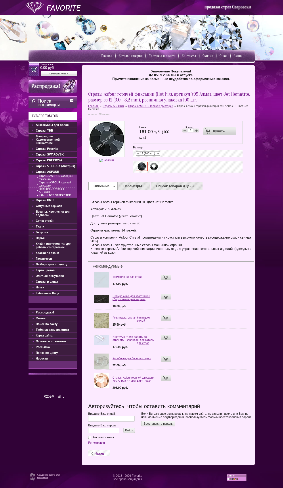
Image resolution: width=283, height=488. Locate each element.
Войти (129, 430)
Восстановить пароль (158, 423)
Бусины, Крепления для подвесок (53, 213)
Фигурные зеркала (49, 206)
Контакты (189, 56)
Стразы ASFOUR (113, 106)
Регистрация (96, 442)
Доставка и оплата (162, 56)
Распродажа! (45, 312)
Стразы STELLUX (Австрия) (55, 166)
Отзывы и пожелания (51, 341)
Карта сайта (44, 335)
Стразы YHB (44, 130)
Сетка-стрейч (45, 220)
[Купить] (220, 131)
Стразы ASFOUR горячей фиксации (150, 106)
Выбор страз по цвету (51, 264)
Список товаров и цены (175, 186)
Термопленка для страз (127, 276)
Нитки (40, 287)
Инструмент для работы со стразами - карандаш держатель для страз (133, 340)
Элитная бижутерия (50, 276)
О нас (223, 56)
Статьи (41, 318)
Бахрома (42, 232)
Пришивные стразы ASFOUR (51, 190)
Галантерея (44, 258)
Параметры (132, 186)
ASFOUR (109, 160)
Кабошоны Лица (47, 293)
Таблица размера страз (52, 329)
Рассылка (43, 347)
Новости (42, 358)
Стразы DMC (45, 200)
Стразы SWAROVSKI (50, 154)
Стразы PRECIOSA (49, 160)
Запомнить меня (102, 437)
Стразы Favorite (47, 148)
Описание (101, 186)
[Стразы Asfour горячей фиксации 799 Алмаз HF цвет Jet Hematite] (141, 166)
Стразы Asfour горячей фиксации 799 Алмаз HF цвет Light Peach (133, 379)
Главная (106, 56)
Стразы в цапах (47, 281)
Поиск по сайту (46, 324)
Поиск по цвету (47, 352)
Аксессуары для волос (52, 124)
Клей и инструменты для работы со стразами (53, 245)
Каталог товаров (130, 56)
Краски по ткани (47, 253)
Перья (40, 238)
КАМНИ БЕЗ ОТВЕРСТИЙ (55, 195)
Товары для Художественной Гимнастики (48, 140)
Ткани (40, 226)
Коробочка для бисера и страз (132, 358)
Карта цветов (45, 270)
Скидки (208, 56)
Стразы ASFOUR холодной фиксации (56, 178)
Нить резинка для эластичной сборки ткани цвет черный (131, 298)
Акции (238, 56)
